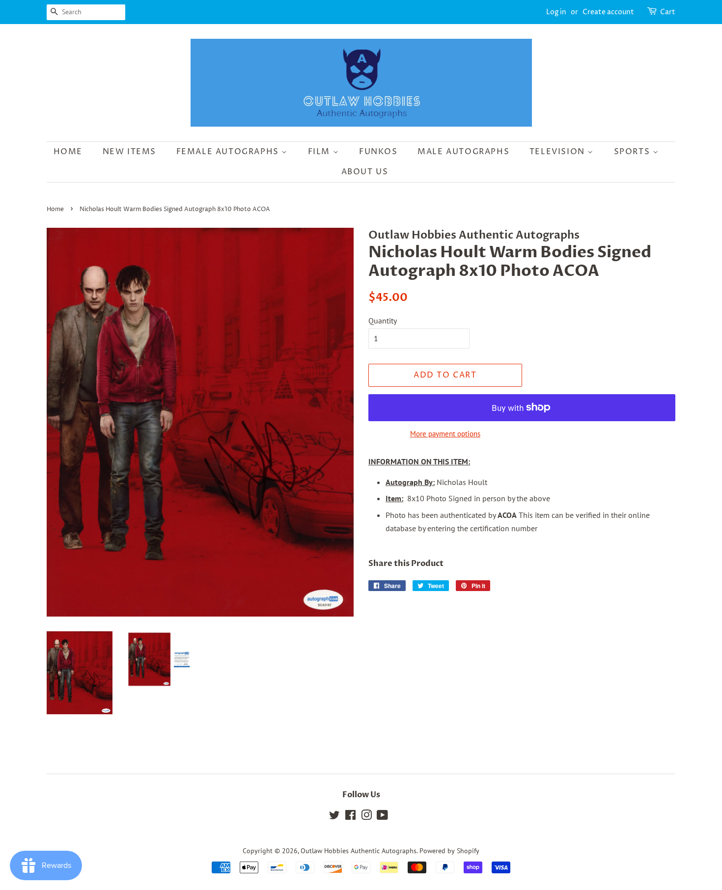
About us (365, 171)
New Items (129, 151)
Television (558, 151)
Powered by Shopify (449, 850)
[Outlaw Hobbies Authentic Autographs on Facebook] (350, 816)
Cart (667, 12)
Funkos (378, 151)
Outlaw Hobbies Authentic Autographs (359, 850)
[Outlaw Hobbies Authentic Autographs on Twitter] (334, 816)
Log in (556, 12)
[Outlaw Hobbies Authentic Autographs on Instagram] (366, 816)
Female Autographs (229, 151)
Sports (633, 151)
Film (320, 151)
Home (68, 151)
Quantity (382, 320)
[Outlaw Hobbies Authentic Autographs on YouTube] (382, 816)
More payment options (445, 433)
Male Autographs (463, 151)
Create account (608, 12)
